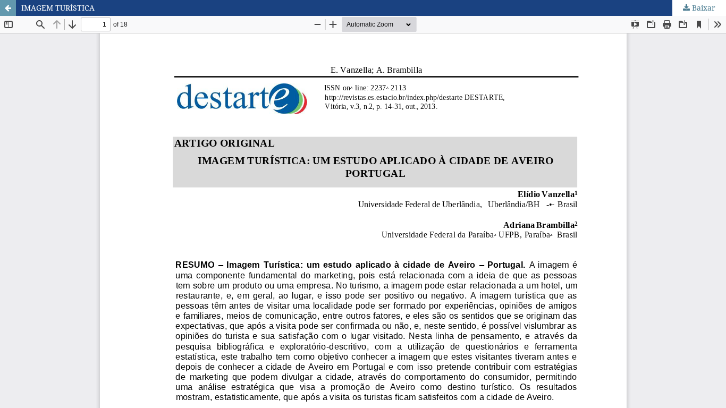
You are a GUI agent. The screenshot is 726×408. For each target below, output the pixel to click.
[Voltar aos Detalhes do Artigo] (8, 8)
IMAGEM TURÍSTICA (58, 8)
